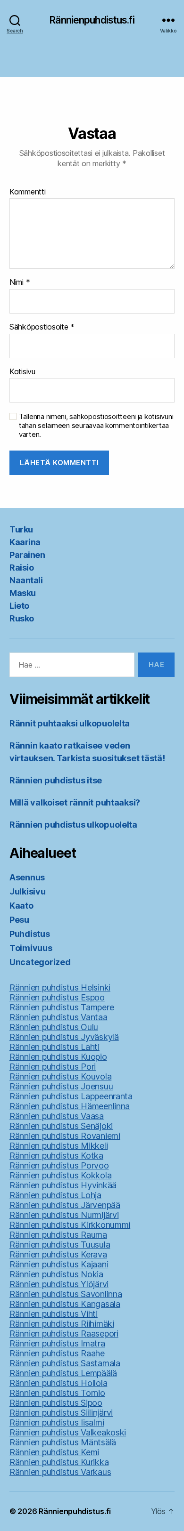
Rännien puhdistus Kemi (54, 1452)
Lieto (19, 606)
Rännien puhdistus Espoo (57, 997)
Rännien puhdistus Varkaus (60, 1472)
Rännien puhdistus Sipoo (55, 1403)
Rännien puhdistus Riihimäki (61, 1324)
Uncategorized (40, 962)
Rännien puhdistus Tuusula (59, 1244)
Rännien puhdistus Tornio (57, 1393)
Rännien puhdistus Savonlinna (65, 1294)
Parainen (27, 555)
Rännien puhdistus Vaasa (56, 1116)
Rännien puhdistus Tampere (61, 1007)
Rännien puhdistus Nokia (56, 1274)
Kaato (21, 906)
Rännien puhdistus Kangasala (64, 1304)
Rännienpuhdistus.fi (92, 20)
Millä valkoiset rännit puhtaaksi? (74, 802)
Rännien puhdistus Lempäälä (63, 1373)
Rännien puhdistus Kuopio (58, 1057)
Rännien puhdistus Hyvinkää (63, 1185)
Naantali (25, 580)
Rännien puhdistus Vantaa (58, 1017)
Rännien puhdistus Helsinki (59, 987)
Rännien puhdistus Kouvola (60, 1076)
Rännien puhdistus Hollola (58, 1383)
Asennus (27, 877)
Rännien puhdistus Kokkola (60, 1175)
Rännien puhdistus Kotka (56, 1155)
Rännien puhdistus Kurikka (59, 1462)
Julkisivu (27, 891)
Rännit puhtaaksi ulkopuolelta (69, 723)
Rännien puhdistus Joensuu (61, 1086)
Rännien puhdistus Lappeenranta (71, 1096)
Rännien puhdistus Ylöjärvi (59, 1284)
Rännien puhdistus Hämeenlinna (69, 1106)
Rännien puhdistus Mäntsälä (62, 1442)
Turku (21, 529)
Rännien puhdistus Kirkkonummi (69, 1225)
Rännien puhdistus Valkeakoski (67, 1432)
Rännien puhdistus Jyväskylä (64, 1037)
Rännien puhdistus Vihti (53, 1314)
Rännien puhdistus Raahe (57, 1353)
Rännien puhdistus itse (55, 780)
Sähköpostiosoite (42, 327)
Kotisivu (22, 372)
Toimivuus (30, 948)
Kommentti (27, 192)
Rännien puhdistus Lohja (55, 1195)
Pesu (19, 920)
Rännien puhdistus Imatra (57, 1343)
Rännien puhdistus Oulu (53, 1027)
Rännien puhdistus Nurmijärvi (63, 1215)
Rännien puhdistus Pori (52, 1067)
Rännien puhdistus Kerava (58, 1254)
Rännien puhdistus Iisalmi (56, 1422)
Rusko (21, 618)
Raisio (21, 567)
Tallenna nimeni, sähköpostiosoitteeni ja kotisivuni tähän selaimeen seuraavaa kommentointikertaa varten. (96, 425)
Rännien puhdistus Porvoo (59, 1165)
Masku (22, 593)
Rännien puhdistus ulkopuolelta (73, 825)
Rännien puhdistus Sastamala (64, 1363)
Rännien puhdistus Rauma (58, 1235)
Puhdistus (29, 934)
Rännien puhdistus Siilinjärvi (61, 1413)
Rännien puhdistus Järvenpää (64, 1205)
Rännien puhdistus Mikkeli (58, 1146)
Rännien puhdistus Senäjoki (61, 1126)
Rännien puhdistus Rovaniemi (64, 1136)
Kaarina (25, 542)
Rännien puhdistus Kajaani (58, 1264)
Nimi (19, 282)
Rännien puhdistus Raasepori (63, 1333)
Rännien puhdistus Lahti (54, 1047)
